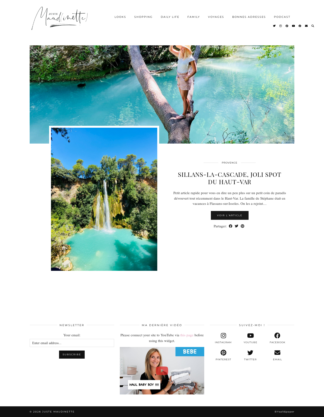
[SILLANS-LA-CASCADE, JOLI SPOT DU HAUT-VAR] (162, 90)
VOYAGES (216, 17)
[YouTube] (293, 25)
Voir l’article (229, 215)
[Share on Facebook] (231, 226)
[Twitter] (274, 25)
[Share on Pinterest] (242, 226)
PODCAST (282, 17)
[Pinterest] (287, 25)
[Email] (306, 25)
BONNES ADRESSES (249, 17)
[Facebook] (300, 25)
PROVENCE (229, 162)
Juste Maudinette (58, 411)
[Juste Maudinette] (60, 22)
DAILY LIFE (170, 17)
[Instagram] (280, 25)
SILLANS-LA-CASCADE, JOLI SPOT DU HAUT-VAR (229, 178)
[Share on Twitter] (237, 226)
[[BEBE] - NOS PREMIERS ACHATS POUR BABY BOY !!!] (162, 370)
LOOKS (120, 17)
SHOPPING (143, 17)
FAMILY (193, 17)
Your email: (71, 335)
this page (187, 335)
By (284, 411)
